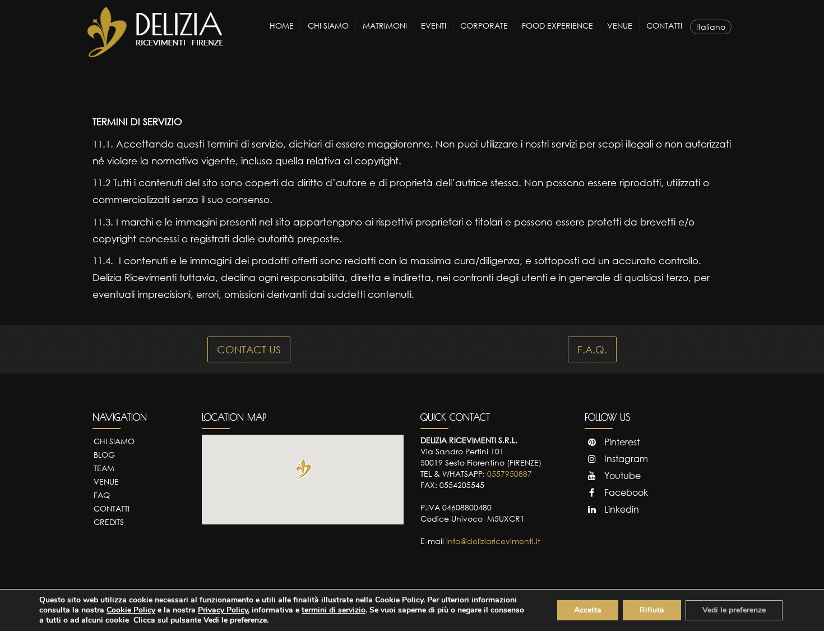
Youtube (621, 475)
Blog (104, 454)
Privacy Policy (223, 610)
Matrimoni (385, 25)
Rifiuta (652, 610)
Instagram (625, 458)
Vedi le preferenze (734, 610)
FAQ (102, 495)
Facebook (625, 492)
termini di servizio (333, 610)
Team (104, 468)
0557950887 (509, 473)
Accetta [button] (587, 610)
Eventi (433, 25)
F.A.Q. (592, 349)
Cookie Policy (131, 610)
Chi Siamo (328, 25)
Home (282, 25)
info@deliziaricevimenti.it (493, 541)
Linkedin (620, 509)
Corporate (484, 25)
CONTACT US (249, 349)
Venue (619, 25)
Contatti (664, 25)
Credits (109, 522)
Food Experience (557, 25)
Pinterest (621, 442)
